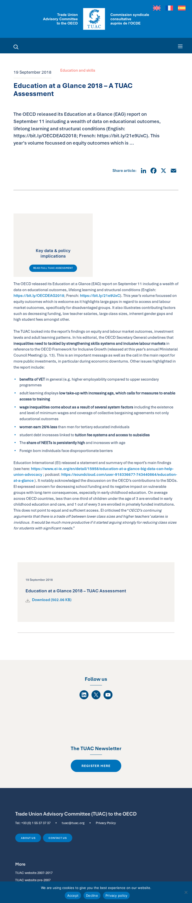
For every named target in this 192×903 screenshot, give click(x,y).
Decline (92, 895)
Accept (73, 895)
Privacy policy (117, 895)
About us (28, 838)
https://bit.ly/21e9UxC (100, 295)
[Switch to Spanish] (182, 8)
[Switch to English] (156, 8)
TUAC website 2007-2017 (33, 872)
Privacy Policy (106, 823)
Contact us (57, 838)
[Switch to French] (169, 8)
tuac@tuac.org (73, 823)
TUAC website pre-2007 (32, 880)
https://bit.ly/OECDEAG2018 (39, 295)
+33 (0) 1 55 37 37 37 (35, 823)
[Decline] (185, 892)
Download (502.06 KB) (52, 599)
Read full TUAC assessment (53, 268)
